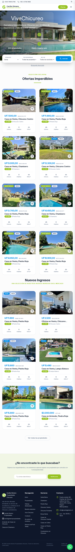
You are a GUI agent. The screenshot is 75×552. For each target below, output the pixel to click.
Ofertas (62, 7)
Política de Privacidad (64, 544)
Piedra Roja (53, 122)
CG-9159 (8, 323)
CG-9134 (45, 169)
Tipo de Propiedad (28, 57)
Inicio (26, 497)
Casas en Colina (45, 522)
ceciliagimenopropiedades (12, 518)
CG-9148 (45, 418)
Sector (43, 57)
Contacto (27, 516)
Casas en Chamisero (8, 527)
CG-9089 (45, 121)
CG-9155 (45, 323)
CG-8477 (45, 216)
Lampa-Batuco (54, 371)
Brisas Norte (44, 514)
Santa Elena (44, 497)
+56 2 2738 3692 (24, 2)
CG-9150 (45, 371)
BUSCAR (64, 58)
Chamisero (15, 169)
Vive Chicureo (29, 512)
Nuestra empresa (30, 509)
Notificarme (54, 476)
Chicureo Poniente (46, 510)
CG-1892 (8, 216)
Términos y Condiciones (49, 544)
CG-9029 (8, 121)
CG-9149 (8, 418)
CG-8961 (8, 169)
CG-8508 (8, 263)
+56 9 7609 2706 (8, 2)
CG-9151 (8, 371)
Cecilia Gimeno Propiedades (8, 514)
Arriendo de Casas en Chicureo (8, 523)
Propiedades (29, 500)
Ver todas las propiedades (37, 438)
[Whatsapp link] (70, 547)
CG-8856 (45, 263)
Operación (8, 57)
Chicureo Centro (17, 122)
